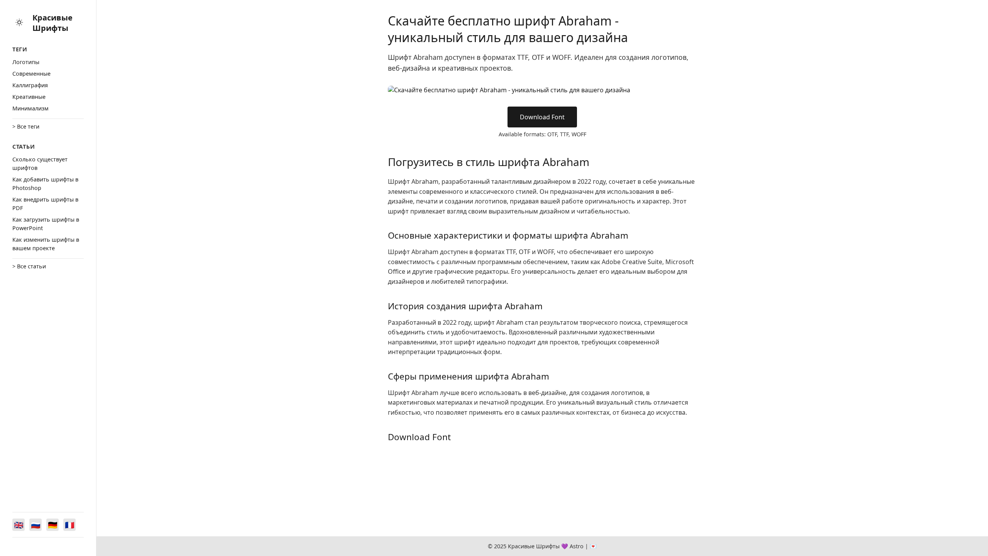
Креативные (29, 96)
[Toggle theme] (19, 23)
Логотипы (25, 62)
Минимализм (30, 108)
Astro (577, 546)
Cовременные (31, 73)
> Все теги (25, 126)
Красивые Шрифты (52, 22)
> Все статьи (29, 266)
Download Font (542, 117)
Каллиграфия (30, 85)
